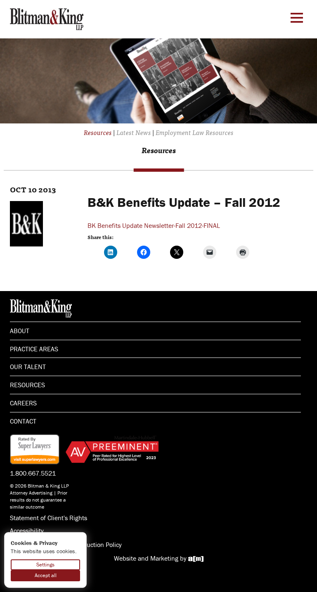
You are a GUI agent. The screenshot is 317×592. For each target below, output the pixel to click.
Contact (23, 421)
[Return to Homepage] (46, 18)
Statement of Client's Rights (48, 517)
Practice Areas (34, 349)
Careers (23, 403)
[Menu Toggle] (296, 17)
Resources (27, 385)
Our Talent (28, 366)
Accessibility (27, 530)
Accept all (46, 575)
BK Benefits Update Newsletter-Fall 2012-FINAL (154, 225)
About (19, 331)
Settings (45, 564)
